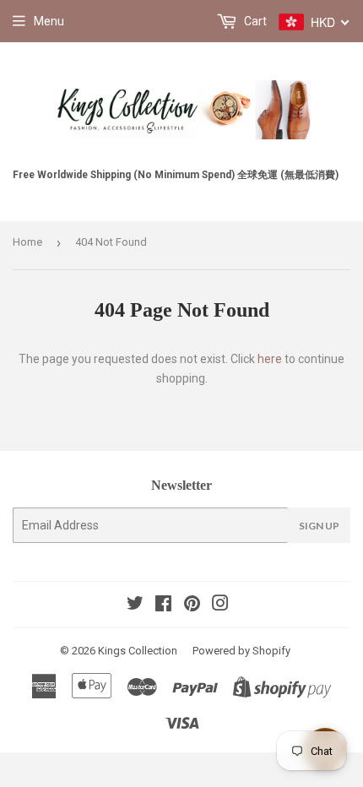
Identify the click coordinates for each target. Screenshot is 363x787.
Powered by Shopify (241, 650)
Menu (49, 21)
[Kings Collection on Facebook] (163, 605)
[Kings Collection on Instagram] (220, 605)
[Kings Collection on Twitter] (135, 605)
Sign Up (319, 525)
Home (27, 242)
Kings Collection (137, 650)
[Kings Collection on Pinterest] (192, 605)
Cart (254, 21)
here (269, 359)
